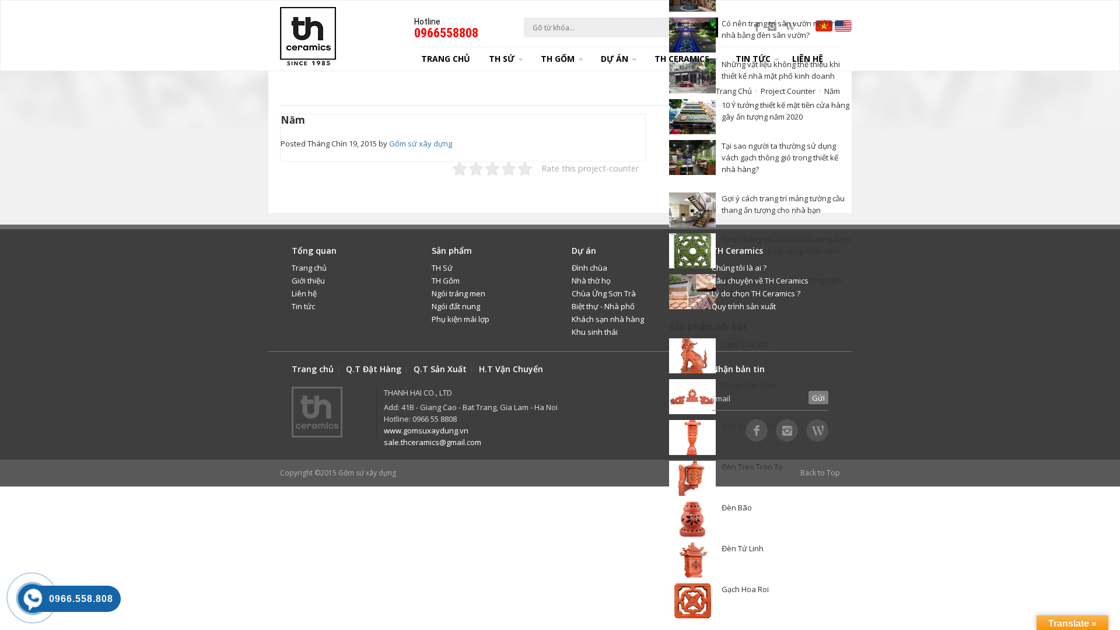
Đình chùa (589, 267)
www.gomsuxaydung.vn (426, 430)
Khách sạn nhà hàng (608, 319)
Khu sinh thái (595, 332)
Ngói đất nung (456, 306)
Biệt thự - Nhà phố (603, 306)
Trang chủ (445, 58)
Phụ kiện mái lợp (460, 319)
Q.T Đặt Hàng (373, 369)
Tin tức (303, 306)
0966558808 (446, 33)
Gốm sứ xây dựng (420, 143)
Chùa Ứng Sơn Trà (604, 293)
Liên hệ (807, 58)
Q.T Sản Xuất (440, 369)
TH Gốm (446, 280)
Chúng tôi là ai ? (739, 267)
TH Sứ (442, 267)
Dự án (614, 58)
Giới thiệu (308, 280)
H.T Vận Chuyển (511, 369)
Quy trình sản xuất (744, 306)
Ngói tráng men (458, 293)
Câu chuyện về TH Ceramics (760, 280)
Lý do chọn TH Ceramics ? (756, 293)
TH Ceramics (681, 58)
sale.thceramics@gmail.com (432, 442)
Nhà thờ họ (591, 280)
